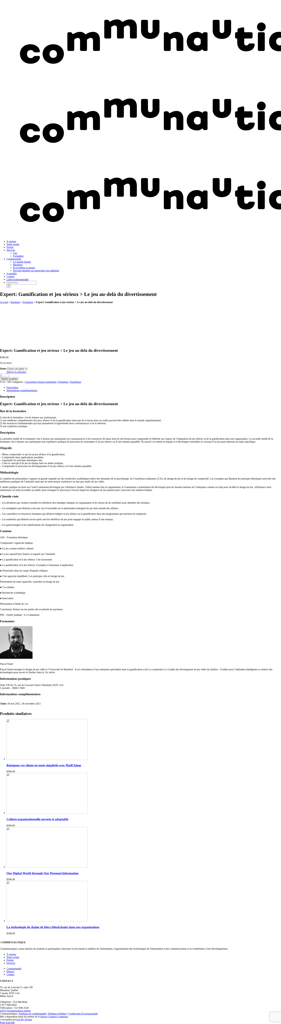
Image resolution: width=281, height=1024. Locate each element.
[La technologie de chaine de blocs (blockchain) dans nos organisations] (47, 920)
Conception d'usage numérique (40, 382)
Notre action (13, 957)
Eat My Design (24, 1019)
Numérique (75, 382)
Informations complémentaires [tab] (22, 390)
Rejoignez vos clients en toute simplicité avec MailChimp (44, 765)
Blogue (10, 971)
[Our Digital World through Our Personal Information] (47, 866)
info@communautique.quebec (15, 1010)
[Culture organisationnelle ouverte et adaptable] (47, 812)
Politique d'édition (57, 1013)
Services (11, 963)
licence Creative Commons (54, 1016)
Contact (10, 974)
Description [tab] (12, 387)
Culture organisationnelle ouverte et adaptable (37, 819)
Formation (28, 302)
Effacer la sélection (16, 372)
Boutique (15, 302)
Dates (3, 368)
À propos (11, 954)
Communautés (14, 968)
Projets (10, 960)
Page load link (7, 1022)
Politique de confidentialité (32, 1013)
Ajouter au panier (9, 379)
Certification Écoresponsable (83, 1013)
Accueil (4, 302)
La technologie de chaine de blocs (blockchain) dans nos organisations (53, 927)
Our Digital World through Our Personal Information (43, 873)
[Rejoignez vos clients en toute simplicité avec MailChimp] (47, 759)
